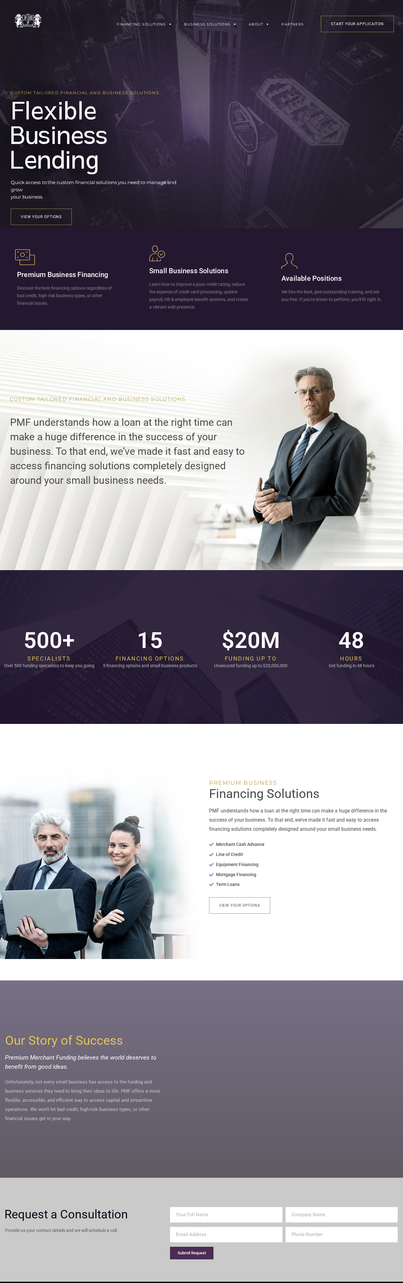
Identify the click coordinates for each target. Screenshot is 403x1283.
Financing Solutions (141, 24)
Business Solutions (207, 24)
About (256, 24)
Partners (292, 24)
